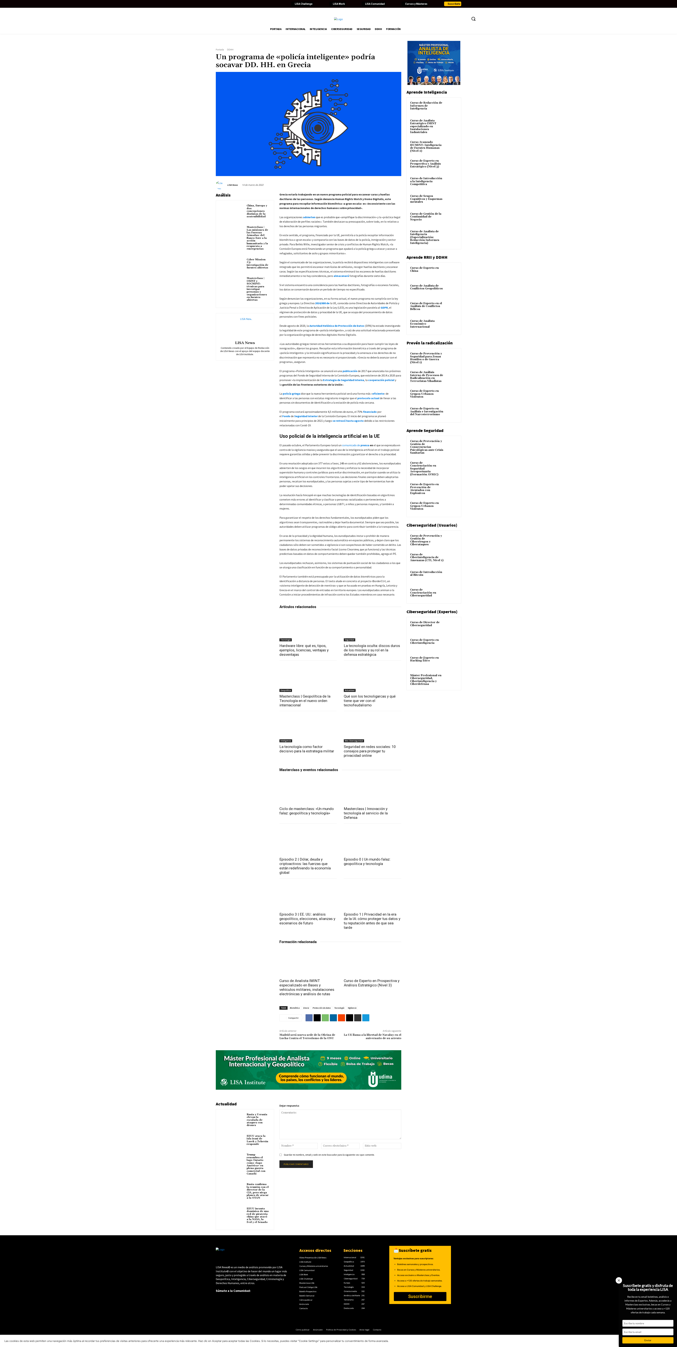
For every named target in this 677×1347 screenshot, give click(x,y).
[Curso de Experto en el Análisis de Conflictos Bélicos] (451, 307)
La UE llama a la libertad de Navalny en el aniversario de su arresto (372, 1036)
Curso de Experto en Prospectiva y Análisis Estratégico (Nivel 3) (372, 983)
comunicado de (351, 445)
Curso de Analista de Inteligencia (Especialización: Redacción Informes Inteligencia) (424, 237)
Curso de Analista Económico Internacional (422, 324)
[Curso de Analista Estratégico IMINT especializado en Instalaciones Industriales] (451, 125)
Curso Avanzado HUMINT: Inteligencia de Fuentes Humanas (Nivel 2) (425, 146)
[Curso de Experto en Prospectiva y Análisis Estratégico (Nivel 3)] (372, 962)
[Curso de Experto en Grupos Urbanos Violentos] (451, 395)
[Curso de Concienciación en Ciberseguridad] (451, 594)
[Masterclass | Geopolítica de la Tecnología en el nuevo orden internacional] (308, 677)
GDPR (384, 307)
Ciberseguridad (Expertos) (432, 611)
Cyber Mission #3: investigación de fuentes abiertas (257, 263)
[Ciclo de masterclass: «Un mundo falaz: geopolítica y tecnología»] (308, 790)
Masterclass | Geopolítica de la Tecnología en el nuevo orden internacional (304, 700)
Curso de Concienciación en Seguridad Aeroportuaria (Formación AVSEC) (424, 468)
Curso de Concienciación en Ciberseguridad (423, 592)
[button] (473, 18)
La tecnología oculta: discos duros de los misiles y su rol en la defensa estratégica (372, 650)
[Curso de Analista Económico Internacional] (451, 325)
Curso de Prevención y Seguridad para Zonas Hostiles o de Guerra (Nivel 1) (426, 358)
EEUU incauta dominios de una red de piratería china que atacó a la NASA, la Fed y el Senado (258, 1215)
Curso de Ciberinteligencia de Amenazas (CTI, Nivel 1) (426, 557)
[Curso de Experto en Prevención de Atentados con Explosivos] (451, 488)
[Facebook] (218, 4)
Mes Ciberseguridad (354, 741)
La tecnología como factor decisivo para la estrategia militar (306, 749)
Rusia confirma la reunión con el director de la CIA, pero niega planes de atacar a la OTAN (258, 1191)
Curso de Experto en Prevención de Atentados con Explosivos (424, 489)
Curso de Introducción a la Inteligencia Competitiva (426, 181)
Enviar (647, 1340)
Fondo (286, 416)
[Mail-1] (272, 4)
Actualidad (350, 690)
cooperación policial (381, 380)
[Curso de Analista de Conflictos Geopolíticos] (451, 290)
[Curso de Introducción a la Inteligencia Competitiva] (451, 182)
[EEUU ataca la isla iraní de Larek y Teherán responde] (232, 1141)
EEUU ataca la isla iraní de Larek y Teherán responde (257, 1140)
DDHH (230, 49)
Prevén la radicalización (430, 343)
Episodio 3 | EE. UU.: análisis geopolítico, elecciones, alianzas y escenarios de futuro (307, 918)
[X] (317, 1017)
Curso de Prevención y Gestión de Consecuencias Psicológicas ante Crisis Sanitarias (426, 447)
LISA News (232, 184)
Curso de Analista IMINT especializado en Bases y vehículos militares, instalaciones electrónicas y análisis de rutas (306, 987)
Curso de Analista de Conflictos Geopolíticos (426, 287)
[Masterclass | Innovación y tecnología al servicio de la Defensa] (372, 790)
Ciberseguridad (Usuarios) (432, 525)
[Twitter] (224, 4)
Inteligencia (285, 741)
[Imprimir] (357, 1017)
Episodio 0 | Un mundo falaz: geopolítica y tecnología (367, 861)
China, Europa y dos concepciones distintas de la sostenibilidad (257, 211)
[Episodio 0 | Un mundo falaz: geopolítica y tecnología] (372, 840)
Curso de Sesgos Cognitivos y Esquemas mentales (426, 199)
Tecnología (285, 640)
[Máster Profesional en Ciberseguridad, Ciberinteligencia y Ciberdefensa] (451, 679)
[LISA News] (221, 185)
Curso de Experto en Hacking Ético (424, 659)
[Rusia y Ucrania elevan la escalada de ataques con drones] (232, 1120)
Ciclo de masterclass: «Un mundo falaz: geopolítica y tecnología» (306, 811)
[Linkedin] (230, 4)
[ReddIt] (341, 1017)
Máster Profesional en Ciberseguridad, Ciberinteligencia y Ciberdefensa (425, 680)
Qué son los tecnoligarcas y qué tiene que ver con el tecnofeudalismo (370, 700)
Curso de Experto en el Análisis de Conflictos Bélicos (426, 306)
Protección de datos (321, 1008)
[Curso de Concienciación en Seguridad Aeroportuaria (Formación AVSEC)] (451, 467)
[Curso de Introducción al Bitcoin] (451, 576)
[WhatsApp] (325, 1017)
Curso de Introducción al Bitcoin (426, 573)
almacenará (341, 276)
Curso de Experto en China (424, 269)
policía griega (292, 393)
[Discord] (254, 4)
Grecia (306, 1008)
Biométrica (295, 1008)
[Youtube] (236, 4)
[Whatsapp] (266, 4)
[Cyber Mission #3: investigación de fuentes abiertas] (232, 265)
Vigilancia (352, 1008)
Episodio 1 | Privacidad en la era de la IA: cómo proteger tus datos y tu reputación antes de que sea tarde (372, 921)
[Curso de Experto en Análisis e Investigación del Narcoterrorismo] (451, 413)
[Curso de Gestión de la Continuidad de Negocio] (451, 218)
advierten (309, 217)
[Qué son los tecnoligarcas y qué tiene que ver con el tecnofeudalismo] (372, 677)
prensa (365, 445)
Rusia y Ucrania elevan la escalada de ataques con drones (257, 1120)
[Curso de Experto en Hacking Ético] (451, 662)
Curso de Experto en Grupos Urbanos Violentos (424, 393)
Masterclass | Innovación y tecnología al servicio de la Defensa (366, 813)
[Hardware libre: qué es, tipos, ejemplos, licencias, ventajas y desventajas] (308, 627)
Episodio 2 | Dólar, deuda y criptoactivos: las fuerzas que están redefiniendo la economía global (305, 866)
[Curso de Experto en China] (451, 272)
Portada (220, 49)
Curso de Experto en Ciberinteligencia (424, 641)
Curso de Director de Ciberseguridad (425, 624)
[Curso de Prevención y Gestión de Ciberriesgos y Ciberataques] (451, 540)
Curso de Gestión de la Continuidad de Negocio (425, 216)
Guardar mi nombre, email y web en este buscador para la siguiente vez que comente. (329, 1154)
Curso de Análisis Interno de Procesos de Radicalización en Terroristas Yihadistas (426, 377)
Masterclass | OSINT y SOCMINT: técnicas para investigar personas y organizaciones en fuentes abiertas (257, 289)
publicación (350, 371)
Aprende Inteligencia (427, 92)
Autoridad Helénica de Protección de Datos (337, 325)
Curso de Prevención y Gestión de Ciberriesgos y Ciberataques (426, 540)
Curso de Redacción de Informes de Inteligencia (426, 105)
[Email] (349, 1017)
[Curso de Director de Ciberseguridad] (451, 626)
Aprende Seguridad (425, 430)
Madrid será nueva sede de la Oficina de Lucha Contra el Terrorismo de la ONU (307, 1036)
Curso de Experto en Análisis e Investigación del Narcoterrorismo (426, 411)
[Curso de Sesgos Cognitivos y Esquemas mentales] (451, 200)
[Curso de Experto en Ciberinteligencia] (451, 644)
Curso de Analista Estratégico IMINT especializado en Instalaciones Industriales (423, 126)
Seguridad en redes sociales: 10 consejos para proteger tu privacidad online (370, 751)
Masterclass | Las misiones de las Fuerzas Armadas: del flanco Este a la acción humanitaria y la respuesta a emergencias (257, 238)
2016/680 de (322, 303)
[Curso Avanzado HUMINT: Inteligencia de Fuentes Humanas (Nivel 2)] (451, 146)
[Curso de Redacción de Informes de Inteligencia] (451, 107)
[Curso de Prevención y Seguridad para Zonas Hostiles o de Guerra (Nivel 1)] (451, 358)
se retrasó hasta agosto (348, 420)
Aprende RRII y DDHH (427, 257)
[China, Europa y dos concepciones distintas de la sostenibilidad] (232, 211)
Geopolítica (285, 690)
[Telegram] (365, 1017)
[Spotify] (260, 4)
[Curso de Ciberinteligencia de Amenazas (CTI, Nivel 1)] (451, 559)
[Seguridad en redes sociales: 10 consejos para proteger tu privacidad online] (372, 728)
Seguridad (349, 640)
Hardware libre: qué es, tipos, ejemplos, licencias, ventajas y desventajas (304, 650)
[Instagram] (242, 4)
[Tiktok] (248, 4)
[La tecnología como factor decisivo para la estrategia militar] (308, 728)
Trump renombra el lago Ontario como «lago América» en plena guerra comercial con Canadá (256, 1164)
